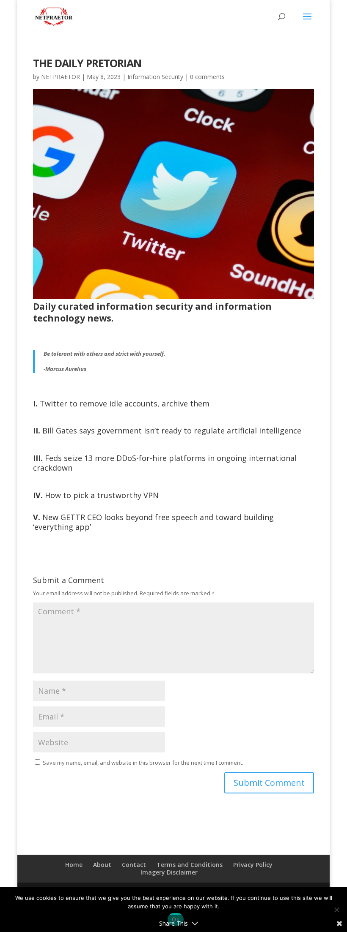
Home (74, 865)
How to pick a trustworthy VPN (96, 495)
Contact (134, 865)
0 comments (207, 77)
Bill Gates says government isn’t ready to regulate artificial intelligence (167, 430)
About (102, 865)
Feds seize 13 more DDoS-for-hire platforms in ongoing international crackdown (165, 463)
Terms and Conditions (190, 865)
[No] (336, 909)
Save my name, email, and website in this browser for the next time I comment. (143, 762)
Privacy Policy (253, 865)
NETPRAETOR (60, 77)
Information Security (155, 77)
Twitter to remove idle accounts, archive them (121, 403)
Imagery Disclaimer (169, 872)
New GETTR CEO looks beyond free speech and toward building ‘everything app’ (153, 522)
